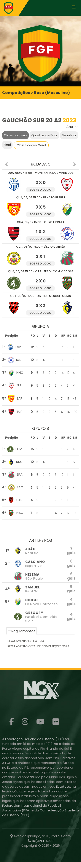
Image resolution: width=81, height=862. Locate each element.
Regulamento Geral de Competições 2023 (38, 646)
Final (7, 144)
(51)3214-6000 (42, 841)
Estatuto (63, 786)
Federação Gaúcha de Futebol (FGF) (35, 739)
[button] (6, 164)
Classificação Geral (31, 145)
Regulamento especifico (26, 641)
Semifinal (69, 135)
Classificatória (15, 135)
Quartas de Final (44, 135)
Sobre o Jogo (40, 190)
